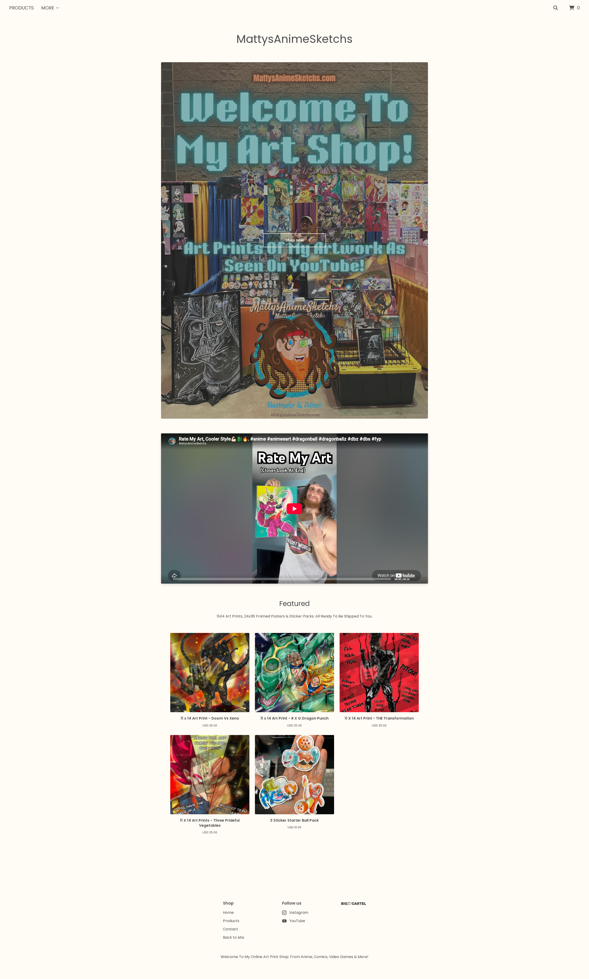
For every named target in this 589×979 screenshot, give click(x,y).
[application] (294, 508)
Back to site (233, 937)
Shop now (294, 240)
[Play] (167, 579)
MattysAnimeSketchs (294, 39)
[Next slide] (420, 236)
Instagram (298, 912)
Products (21, 8)
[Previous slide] (168, 236)
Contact (230, 929)
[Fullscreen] (422, 579)
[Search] (555, 8)
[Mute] (414, 579)
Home (228, 912)
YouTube (297, 920)
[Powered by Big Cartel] (353, 903)
